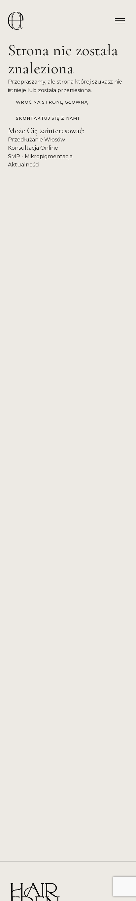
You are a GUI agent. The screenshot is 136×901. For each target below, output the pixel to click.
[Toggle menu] (120, 21)
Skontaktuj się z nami (47, 118)
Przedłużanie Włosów (36, 140)
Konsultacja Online (33, 148)
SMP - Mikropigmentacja (40, 156)
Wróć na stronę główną (52, 102)
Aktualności (23, 165)
